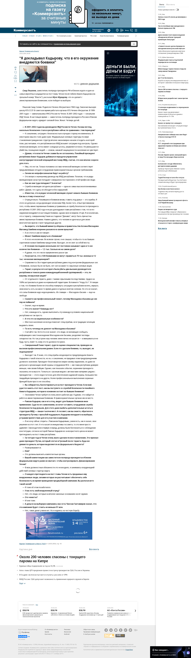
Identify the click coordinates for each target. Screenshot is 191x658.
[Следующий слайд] (135, 611)
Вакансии (67, 632)
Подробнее (129, 650)
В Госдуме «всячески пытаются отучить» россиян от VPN (43, 574)
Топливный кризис (123, 36)
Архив (47, 632)
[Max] (130, 630)
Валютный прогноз (81, 36)
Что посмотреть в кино (64, 36)
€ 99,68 (31, 36)
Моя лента (170, 4)
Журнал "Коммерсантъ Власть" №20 (32, 543)
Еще (21, 583)
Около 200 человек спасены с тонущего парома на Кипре (52, 558)
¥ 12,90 (38, 36)
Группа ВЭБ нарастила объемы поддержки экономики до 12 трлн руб (91, 614)
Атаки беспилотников (107, 36)
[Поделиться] (15, 87)
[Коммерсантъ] (25, 30)
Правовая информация (91, 632)
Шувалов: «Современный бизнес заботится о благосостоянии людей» (63, 614)
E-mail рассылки (89, 634)
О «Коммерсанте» (51, 629)
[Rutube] (125, 630)
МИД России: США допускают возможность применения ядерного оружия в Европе (54, 579)
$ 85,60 (25, 36)
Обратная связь (89, 629)
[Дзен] (115, 630)
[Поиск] (131, 30)
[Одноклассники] (120, 630)
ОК (134, 44)
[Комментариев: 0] (15, 72)
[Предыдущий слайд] (20, 611)
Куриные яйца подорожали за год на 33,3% (41, 566)
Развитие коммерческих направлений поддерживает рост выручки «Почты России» (119, 615)
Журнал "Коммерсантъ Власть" (29, 51)
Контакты (48, 634)
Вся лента (94, 549)
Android (66, 634)
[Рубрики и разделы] (136, 30)
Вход (127, 30)
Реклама (67, 629)
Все (37, 605)
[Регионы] (117, 30)
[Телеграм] (106, 630)
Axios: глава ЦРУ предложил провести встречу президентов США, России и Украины (54, 570)
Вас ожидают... (162, 650)
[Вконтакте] (111, 630)
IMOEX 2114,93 (47, 36)
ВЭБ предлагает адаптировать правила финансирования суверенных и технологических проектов (35, 615)
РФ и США (93, 36)
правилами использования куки (67, 44)
